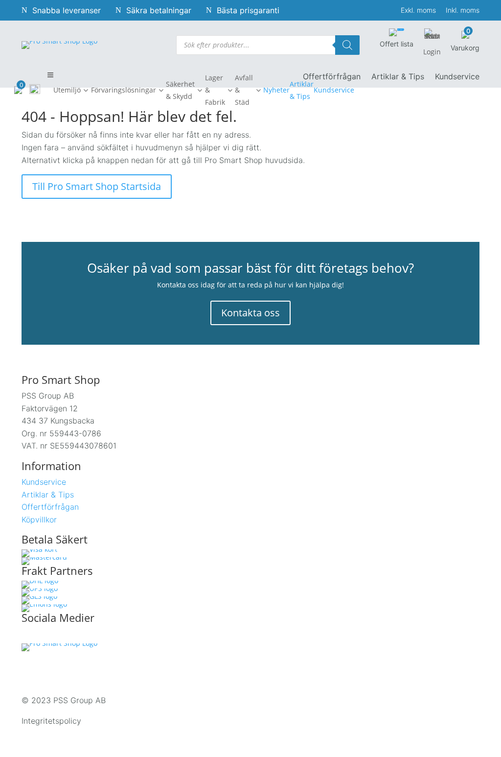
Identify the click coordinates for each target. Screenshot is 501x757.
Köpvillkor (39, 519)
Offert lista (396, 44)
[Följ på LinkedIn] (70, 635)
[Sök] (347, 45)
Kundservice (457, 77)
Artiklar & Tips (397, 77)
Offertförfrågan (50, 507)
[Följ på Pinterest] (91, 635)
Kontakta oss (250, 312)
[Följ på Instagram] (50, 635)
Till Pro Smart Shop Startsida (96, 186)
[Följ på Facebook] (29, 635)
